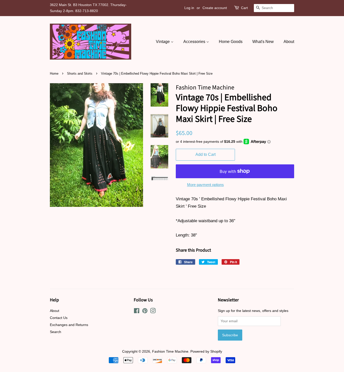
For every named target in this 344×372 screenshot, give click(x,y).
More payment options (205, 184)
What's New (263, 41)
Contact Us (58, 318)
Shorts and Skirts (79, 73)
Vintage (163, 41)
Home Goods (231, 41)
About (289, 41)
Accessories (194, 41)
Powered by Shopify (206, 351)
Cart (244, 8)
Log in (189, 8)
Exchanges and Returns (69, 325)
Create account (214, 8)
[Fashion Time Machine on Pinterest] (145, 312)
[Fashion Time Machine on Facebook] (137, 312)
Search (55, 332)
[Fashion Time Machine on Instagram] (153, 312)
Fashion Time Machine (170, 351)
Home (54, 73)
